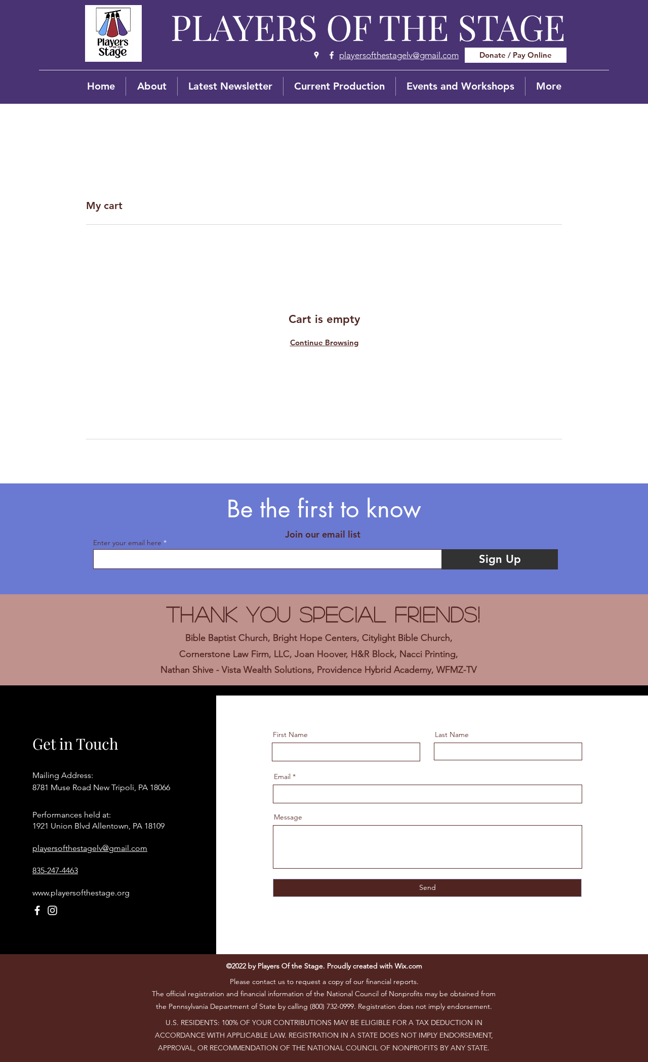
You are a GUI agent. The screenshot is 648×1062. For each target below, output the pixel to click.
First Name (290, 734)
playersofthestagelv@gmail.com (89, 848)
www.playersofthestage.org (81, 892)
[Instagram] (52, 910)
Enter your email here (127, 542)
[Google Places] (316, 55)
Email (282, 776)
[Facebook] (332, 55)
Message (288, 817)
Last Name (452, 734)
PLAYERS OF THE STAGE (368, 26)
